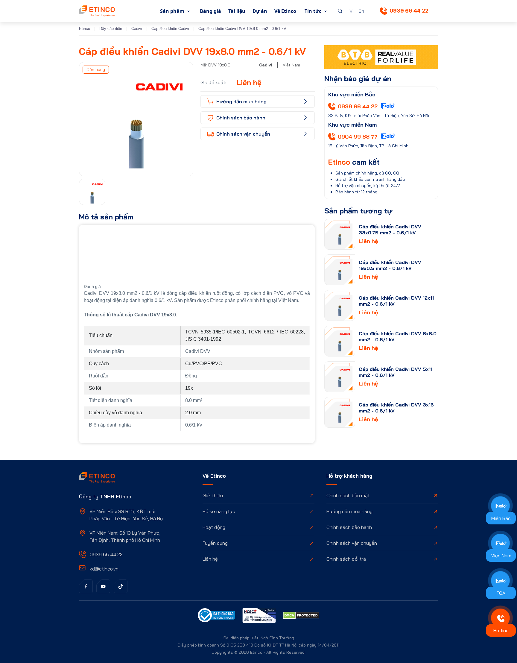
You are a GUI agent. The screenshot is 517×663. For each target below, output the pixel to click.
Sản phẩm (172, 11)
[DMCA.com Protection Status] (301, 616)
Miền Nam (501, 556)
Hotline (501, 630)
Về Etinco (285, 11)
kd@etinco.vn (104, 569)
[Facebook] (86, 586)
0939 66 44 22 (409, 10)
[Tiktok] (120, 586)
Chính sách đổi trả (346, 559)
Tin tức (313, 11)
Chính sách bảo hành (349, 527)
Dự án (260, 11)
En (361, 11)
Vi (351, 11)
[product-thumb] (339, 234)
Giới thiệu (213, 495)
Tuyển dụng (215, 543)
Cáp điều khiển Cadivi (170, 28)
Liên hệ (210, 559)
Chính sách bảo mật (348, 495)
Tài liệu (236, 11)
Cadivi (136, 28)
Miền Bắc (501, 518)
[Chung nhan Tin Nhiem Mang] (259, 616)
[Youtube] (103, 586)
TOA (500, 593)
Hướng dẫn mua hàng (349, 511)
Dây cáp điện (110, 28)
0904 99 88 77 (358, 136)
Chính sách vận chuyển (351, 543)
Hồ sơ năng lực (219, 511)
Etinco (84, 28)
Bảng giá (210, 11)
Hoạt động (214, 527)
